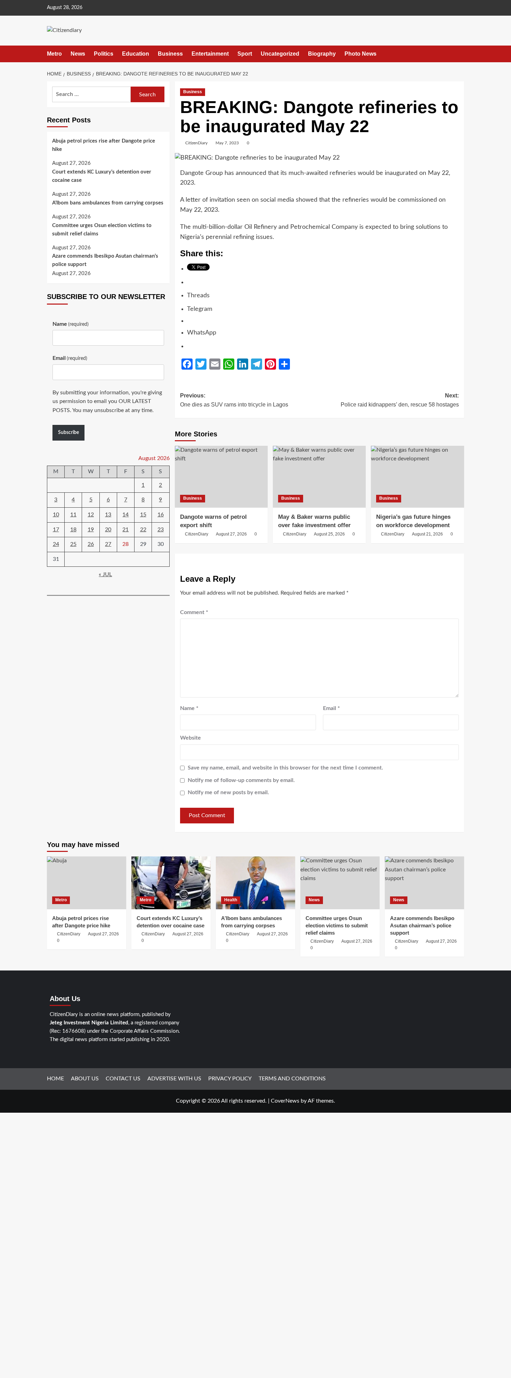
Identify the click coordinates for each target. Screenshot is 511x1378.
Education (135, 54)
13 (108, 514)
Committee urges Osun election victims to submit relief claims (102, 229)
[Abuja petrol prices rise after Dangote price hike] (86, 882)
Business (170, 54)
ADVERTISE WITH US (174, 1078)
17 (56, 529)
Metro (54, 54)
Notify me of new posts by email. (228, 792)
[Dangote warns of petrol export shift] (221, 477)
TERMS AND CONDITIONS (292, 1078)
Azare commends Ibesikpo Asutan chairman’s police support (105, 260)
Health (230, 899)
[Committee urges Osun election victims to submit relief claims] (340, 882)
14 (125, 514)
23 (160, 529)
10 (56, 514)
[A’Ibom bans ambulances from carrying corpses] (255, 882)
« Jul (105, 575)
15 (143, 514)
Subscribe (68, 432)
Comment (194, 612)
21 (125, 529)
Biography (322, 54)
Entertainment (210, 54)
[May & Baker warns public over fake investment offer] (319, 477)
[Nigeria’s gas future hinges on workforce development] (417, 477)
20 (108, 529)
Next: (400, 400)
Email (331, 708)
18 (73, 529)
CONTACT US (123, 1078)
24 (56, 544)
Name (189, 708)
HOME (55, 1078)
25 (73, 544)
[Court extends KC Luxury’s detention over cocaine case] (171, 882)
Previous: (234, 400)
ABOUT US (85, 1078)
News (78, 54)
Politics (103, 54)
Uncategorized (280, 54)
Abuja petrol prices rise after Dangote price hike (103, 145)
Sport (244, 54)
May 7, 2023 (227, 143)
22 (143, 529)
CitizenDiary (196, 143)
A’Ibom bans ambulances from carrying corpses (107, 203)
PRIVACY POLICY (230, 1078)
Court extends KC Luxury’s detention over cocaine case (101, 176)
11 (73, 514)
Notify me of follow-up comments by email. (241, 780)
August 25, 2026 (329, 534)
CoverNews (285, 1101)
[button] (459, 54)
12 (91, 514)
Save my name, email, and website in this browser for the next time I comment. (285, 768)
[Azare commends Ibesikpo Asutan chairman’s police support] (424, 882)
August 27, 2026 (231, 534)
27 (108, 544)
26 (91, 544)
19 (91, 529)
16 (160, 514)
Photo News (360, 54)
